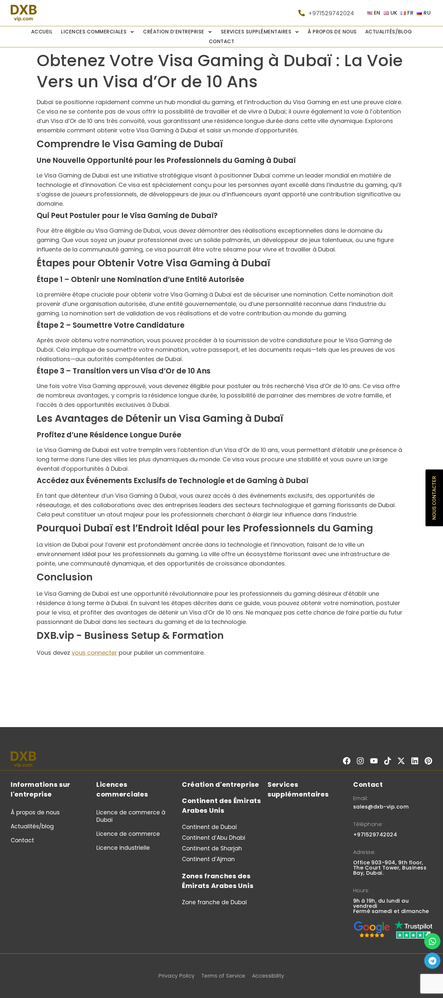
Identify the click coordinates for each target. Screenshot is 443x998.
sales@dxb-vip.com (381, 806)
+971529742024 (375, 834)
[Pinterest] (428, 761)
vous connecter (94, 653)
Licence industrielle (123, 848)
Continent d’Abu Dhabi (213, 838)
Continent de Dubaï (209, 827)
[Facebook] (347, 761)
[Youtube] (374, 761)
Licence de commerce (128, 834)
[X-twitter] (401, 761)
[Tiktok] (387, 761)
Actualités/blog (388, 31)
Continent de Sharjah (212, 848)
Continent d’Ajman (208, 859)
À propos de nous (332, 31)
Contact (221, 41)
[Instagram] (360, 761)
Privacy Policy (177, 976)
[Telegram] (432, 961)
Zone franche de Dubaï (214, 902)
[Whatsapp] (432, 941)
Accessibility (268, 976)
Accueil (42, 31)
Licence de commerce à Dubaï (130, 816)
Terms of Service (223, 976)
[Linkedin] (415, 761)
